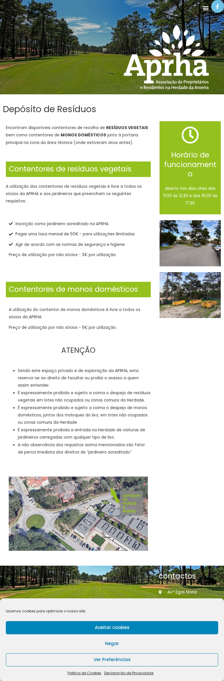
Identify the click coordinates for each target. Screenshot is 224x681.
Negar (112, 643)
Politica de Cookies (84, 672)
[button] (206, 8)
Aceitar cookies (112, 627)
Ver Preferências (112, 659)
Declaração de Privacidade (128, 672)
